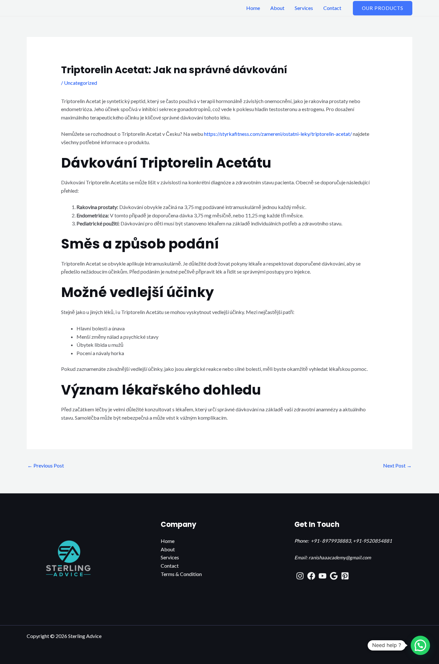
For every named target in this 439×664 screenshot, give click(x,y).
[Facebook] (311, 575)
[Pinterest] (345, 575)
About (277, 8)
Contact (332, 8)
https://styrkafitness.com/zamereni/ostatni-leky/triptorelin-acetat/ (278, 134)
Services (304, 8)
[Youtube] (322, 575)
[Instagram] (300, 575)
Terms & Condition (181, 574)
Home (253, 8)
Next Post (397, 465)
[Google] (333, 575)
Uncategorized (80, 83)
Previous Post (45, 465)
